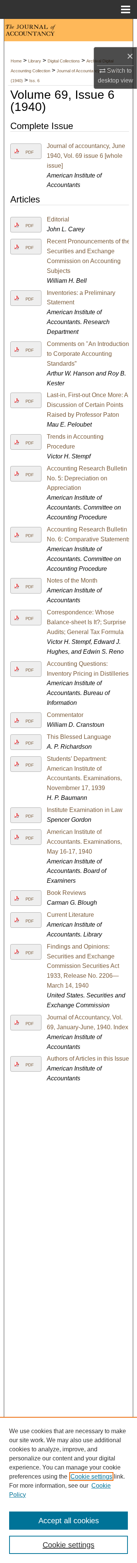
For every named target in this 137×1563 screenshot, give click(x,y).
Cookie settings (91, 1476)
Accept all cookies (68, 1520)
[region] (68, 1490)
